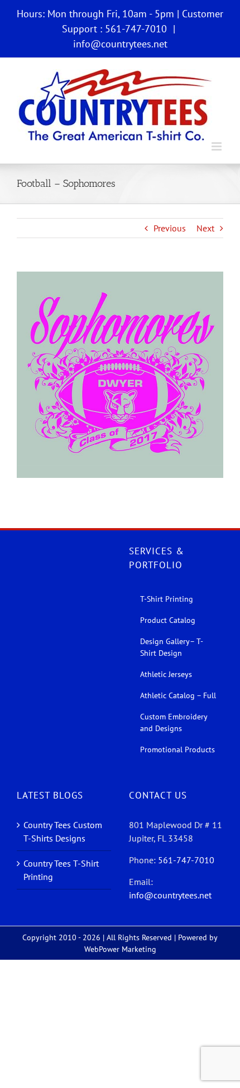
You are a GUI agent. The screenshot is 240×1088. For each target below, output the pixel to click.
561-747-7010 (186, 859)
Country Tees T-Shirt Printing (61, 870)
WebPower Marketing (120, 949)
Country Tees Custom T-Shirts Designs (62, 831)
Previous (169, 228)
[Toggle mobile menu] (217, 146)
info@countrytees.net (120, 43)
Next (205, 228)
